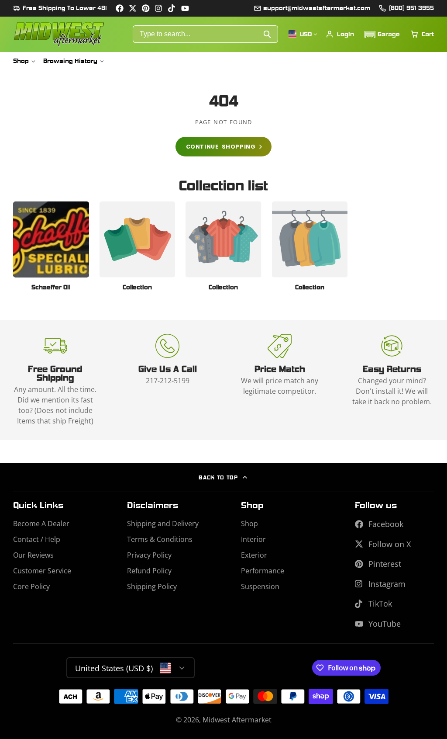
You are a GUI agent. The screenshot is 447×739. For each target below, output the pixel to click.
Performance (262, 571)
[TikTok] (172, 8)
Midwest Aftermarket (237, 720)
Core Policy (31, 586)
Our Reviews (33, 555)
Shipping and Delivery (163, 523)
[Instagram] (159, 8)
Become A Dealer (41, 523)
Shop (21, 61)
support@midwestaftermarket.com (316, 8)
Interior (253, 539)
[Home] (59, 34)
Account (340, 34)
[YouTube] (185, 8)
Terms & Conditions (160, 539)
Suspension (260, 586)
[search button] (268, 34)
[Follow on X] (133, 8)
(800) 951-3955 (411, 8)
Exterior (254, 555)
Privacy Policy (149, 555)
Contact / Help (36, 539)
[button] (382, 34)
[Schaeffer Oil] (51, 249)
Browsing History (70, 61)
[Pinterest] (146, 8)
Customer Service (42, 571)
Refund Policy (149, 571)
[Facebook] (120, 8)
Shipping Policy (152, 586)
